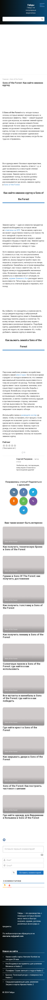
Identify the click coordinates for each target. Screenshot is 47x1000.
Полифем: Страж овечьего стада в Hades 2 (24, 970)
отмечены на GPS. (13, 230)
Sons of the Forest (12, 185)
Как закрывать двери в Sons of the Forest (23, 758)
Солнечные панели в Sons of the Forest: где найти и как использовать (21, 666)
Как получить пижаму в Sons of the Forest (23, 636)
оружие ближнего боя (18, 278)
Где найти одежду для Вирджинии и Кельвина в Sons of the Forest (23, 816)
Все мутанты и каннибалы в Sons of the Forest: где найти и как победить (22, 698)
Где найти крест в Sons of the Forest (20, 729)
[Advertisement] (23, 49)
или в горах (21, 375)
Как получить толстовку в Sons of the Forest (22, 606)
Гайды (30, 5)
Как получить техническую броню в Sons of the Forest (22, 548)
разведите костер (29, 415)
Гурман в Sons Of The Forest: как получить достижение (21, 577)
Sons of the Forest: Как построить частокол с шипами (22, 787)
